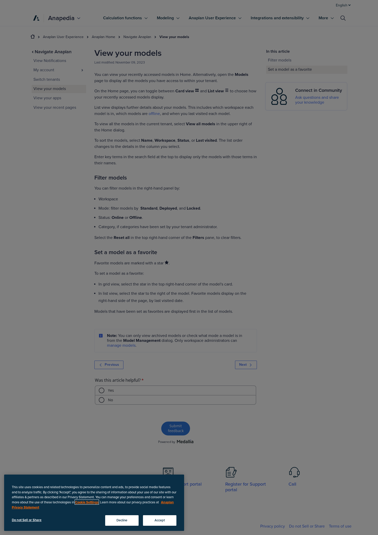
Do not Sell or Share (27, 520)
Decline (122, 520)
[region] (94, 503)
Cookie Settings (86, 502)
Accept (160, 520)
